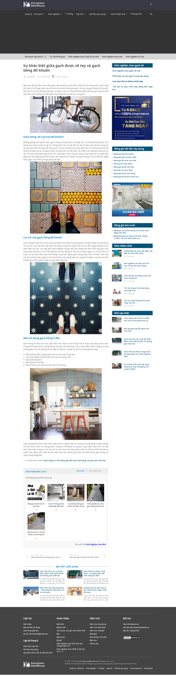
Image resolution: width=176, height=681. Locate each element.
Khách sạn (94, 643)
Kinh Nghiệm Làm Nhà (96, 544)
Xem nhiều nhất (95, 471)
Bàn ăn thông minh (131, 630)
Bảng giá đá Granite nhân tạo (126, 176)
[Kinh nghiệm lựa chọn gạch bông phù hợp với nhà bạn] (95, 492)
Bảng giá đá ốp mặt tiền (124, 167)
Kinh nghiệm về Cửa (135, 56)
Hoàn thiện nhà (136, 668)
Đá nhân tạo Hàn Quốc (123, 170)
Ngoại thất (61, 627)
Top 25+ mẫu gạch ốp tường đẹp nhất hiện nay (56, 506)
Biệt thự (93, 640)
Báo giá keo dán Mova (123, 164)
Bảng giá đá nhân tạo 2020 (125, 160)
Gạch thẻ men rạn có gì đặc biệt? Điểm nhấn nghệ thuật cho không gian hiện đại (51, 573)
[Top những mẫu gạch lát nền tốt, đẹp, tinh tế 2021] (75, 492)
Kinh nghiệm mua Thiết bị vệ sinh (83, 56)
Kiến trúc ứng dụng (98, 624)
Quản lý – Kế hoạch (77, 668)
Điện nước (61, 637)
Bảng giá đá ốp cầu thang (124, 173)
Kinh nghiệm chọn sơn (112, 56)
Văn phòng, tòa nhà (98, 637)
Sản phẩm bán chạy (36, 471)
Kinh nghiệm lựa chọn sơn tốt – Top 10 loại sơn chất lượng (137, 264)
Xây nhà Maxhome (131, 624)
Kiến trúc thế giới (97, 630)
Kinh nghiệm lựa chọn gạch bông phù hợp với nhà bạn (95, 506)
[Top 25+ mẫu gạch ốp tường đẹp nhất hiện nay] (56, 492)
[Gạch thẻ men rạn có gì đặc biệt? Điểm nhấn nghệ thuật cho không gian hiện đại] (31, 577)
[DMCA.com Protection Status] (132, 638)
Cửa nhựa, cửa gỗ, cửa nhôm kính (71, 630)
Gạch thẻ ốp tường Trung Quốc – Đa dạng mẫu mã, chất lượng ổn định (94, 573)
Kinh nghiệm (91, 668)
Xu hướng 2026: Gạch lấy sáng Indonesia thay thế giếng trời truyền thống (136, 366)
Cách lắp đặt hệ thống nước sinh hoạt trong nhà (137, 277)
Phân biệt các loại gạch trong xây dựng (130, 76)
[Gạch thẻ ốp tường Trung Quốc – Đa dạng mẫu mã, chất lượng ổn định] (74, 577)
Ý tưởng (69, 13)
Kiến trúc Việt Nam (98, 627)
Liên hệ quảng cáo (30, 630)
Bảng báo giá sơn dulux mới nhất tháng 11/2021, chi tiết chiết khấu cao (130, 237)
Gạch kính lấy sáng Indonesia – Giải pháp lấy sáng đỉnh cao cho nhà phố (52, 590)
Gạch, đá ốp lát (62, 77)
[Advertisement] (88, 35)
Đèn (58, 634)
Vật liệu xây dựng (30, 649)
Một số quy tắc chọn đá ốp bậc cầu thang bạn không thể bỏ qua (36, 534)
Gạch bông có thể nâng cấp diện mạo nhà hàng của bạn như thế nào (74, 460)
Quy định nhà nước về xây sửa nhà (37, 652)
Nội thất (60, 624)
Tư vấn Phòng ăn (57, 56)
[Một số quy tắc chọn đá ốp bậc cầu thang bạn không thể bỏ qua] (36, 521)
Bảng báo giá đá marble (124, 154)
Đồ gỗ (59, 640)
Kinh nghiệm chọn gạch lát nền (126, 70)
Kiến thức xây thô (30, 646)
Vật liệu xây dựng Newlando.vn (136, 627)
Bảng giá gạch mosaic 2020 (125, 157)
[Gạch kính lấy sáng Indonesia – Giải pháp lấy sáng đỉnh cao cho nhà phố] (31, 594)
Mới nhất (80, 471)
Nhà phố (93, 634)
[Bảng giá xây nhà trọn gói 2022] (36, 492)
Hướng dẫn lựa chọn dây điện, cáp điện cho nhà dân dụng (138, 252)
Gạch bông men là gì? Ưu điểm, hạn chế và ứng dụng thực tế (137, 319)
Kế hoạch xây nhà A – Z (35, 56)
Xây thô (109, 668)
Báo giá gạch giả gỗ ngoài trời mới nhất (136, 329)
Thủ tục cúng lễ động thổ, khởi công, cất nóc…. (137, 301)
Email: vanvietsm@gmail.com (35, 634)
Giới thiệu (27, 624)
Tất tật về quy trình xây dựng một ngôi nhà (136, 289)
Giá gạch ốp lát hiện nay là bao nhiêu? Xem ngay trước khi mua (95, 590)
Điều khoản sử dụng (31, 627)
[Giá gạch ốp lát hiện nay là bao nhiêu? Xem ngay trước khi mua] (74, 594)
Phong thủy (136, 13)
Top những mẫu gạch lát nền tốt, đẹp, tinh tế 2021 (75, 506)
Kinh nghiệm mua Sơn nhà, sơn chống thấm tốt (70, 644)
